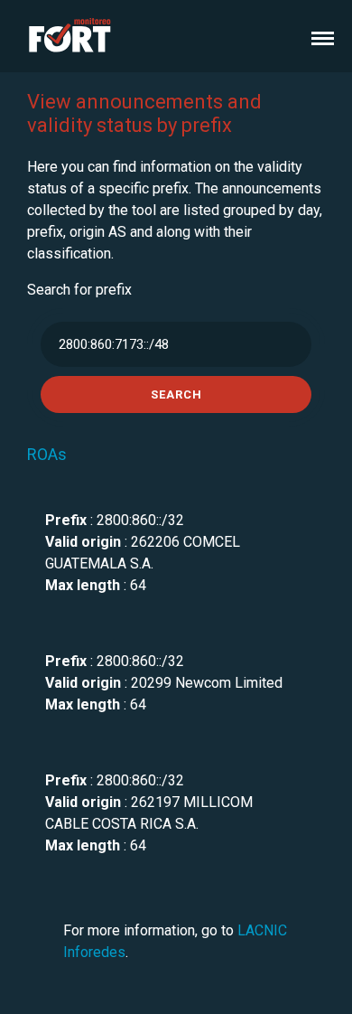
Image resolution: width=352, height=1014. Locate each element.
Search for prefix (79, 289)
